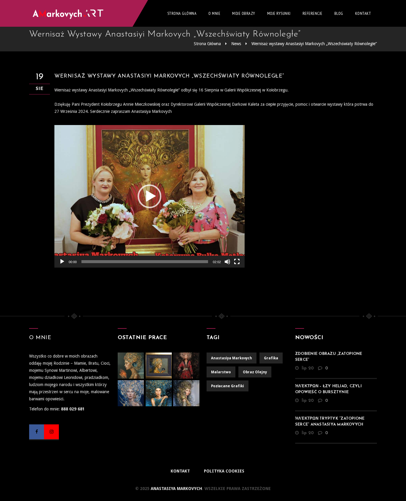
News (236, 43)
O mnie (214, 13)
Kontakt (363, 13)
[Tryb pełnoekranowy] (237, 262)
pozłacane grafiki (227, 386)
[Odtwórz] (62, 262)
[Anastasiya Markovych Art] (69, 13)
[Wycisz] (227, 262)
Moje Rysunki (279, 13)
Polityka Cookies (224, 471)
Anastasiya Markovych (176, 488)
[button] (149, 196)
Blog (338, 13)
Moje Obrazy (243, 13)
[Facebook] (36, 431)
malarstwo (221, 372)
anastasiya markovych (231, 358)
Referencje (312, 13)
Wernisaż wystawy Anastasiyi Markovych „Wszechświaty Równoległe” (314, 43)
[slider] (144, 261)
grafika (271, 358)
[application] (149, 196)
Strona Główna (182, 13)
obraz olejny (255, 372)
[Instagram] (51, 431)
